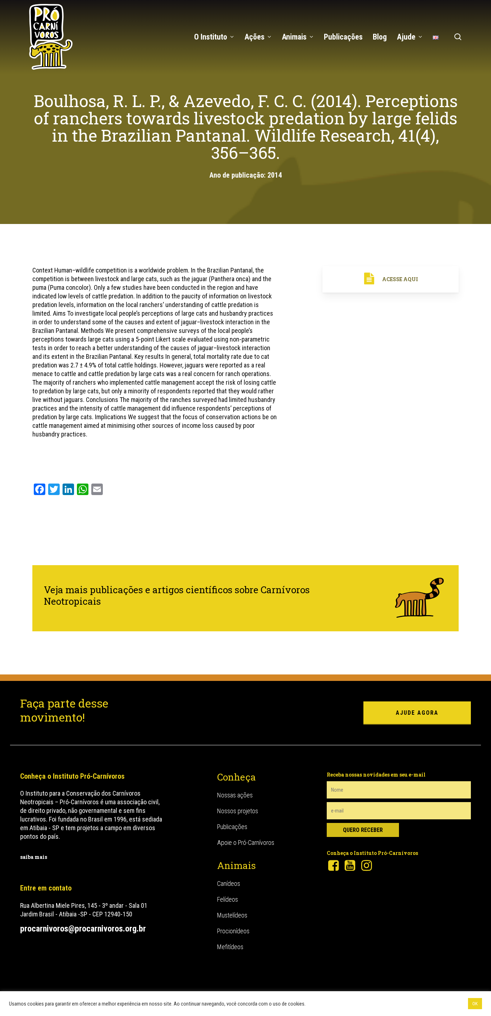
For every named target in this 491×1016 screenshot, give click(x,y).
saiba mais (33, 856)
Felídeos (227, 899)
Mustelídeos (232, 915)
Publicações (232, 826)
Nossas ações (235, 795)
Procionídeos (233, 931)
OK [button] (475, 1003)
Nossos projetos (237, 811)
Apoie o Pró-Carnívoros (245, 842)
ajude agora (417, 712)
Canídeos (228, 883)
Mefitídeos (230, 947)
